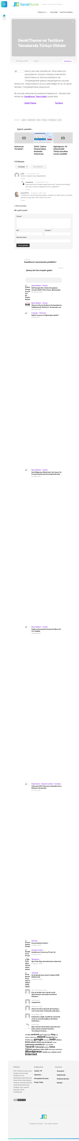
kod (27, 1042)
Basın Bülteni (36, 285)
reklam (54, 1042)
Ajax (29, 1034)
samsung (29, 1044)
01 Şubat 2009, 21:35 (42, 182)
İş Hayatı (34, 313)
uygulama (36, 1049)
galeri (24, 120)
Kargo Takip (38, 1082)
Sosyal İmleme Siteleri (39, 943)
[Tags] (57, 280)
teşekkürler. (36, 1002)
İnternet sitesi (21, 237)
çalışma (54, 1052)
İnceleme (54, 12)
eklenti (41, 1036)
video (42, 1049)
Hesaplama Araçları (41, 1078)
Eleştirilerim (35, 784)
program (48, 1042)
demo (35, 1037)
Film (56, 1037)
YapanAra (37, 1075)
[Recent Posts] (29, 280)
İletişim (59, 1083)
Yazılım (45, 1052)
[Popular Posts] (39, 280)
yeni (59, 120)
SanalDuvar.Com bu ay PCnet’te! (43, 952)
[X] (4, 34)
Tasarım (29, 1046)
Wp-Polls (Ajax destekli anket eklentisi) (46, 961)
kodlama (33, 1042)
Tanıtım (45, 285)
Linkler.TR (38, 1071)
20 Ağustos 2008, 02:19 (38, 193)
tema (38, 120)
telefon (46, 1047)
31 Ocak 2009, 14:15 (32, 173)
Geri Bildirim (39, 167)
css (31, 1037)
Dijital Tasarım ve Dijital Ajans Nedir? (45, 315)
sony (46, 1044)
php (43, 1042)
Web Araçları (52, 1049)
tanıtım (51, 1044)
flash (32, 1040)
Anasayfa (60, 1071)
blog (53, 1034)
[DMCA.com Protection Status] (19, 1101)
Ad (17, 230)
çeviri (59, 1052)
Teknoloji (41, 12)
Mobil (39, 1042)
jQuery (59, 1040)
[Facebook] (4, 26)
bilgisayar (47, 1034)
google (38, 1039)
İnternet (34, 941)
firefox (27, 1040)
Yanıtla (23, 179)
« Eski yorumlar (20, 206)
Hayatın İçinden (66, 12)
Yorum (19, 216)
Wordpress (68, 61)
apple (41, 1034)
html (45, 1040)
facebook (50, 1037)
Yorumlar (22, 167)
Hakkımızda (61, 1075)
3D (26, 1034)
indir (52, 1039)
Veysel (36, 61)
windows (59, 1049)
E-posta (48, 230)
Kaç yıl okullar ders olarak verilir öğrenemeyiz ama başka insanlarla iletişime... (44, 994)
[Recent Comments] (48, 280)
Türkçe (44, 120)
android (35, 1034)
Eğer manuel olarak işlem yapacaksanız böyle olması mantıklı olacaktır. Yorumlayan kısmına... (45, 1029)
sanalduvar (31, 120)
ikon (47, 1040)
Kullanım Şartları (63, 1079)
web (46, 1049)
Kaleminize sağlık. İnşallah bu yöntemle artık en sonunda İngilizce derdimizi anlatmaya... (45, 1019)
